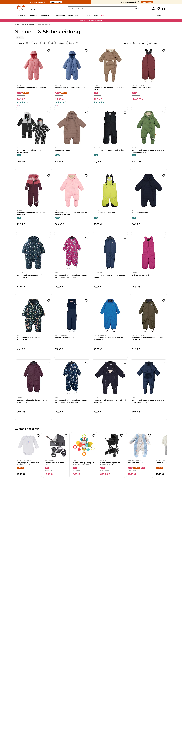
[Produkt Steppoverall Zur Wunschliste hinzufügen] (86, 112)
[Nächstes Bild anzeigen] (49, 65)
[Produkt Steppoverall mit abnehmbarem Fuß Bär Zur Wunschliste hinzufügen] (125, 50)
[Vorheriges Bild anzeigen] (17, 65)
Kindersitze (33, 15)
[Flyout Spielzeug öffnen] (91, 16)
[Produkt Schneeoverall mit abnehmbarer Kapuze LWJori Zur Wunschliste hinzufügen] (125, 237)
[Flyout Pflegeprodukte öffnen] (54, 16)
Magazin (160, 15)
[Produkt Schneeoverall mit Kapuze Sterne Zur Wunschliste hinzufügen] (48, 50)
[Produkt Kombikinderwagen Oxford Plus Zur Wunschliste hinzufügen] (121, 435)
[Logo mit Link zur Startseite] (27, 8)
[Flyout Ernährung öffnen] (65, 16)
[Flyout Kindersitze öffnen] (38, 16)
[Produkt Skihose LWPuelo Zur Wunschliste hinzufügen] (163, 50)
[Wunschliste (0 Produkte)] (158, 8)
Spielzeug (86, 15)
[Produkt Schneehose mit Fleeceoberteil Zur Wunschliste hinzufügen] (125, 112)
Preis (44, 43)
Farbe (52, 43)
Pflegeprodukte (47, 15)
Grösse (61, 43)
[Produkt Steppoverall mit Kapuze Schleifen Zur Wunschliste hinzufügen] (48, 237)
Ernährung (60, 15)
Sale (102, 15)
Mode (96, 15)
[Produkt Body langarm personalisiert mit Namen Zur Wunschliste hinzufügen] (38, 435)
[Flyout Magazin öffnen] (164, 16)
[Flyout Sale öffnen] (105, 16)
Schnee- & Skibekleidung (44, 24)
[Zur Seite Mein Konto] (153, 8)
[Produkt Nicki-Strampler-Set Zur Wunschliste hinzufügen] (149, 435)
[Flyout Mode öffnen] (99, 16)
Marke (35, 43)
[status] (100, 8)
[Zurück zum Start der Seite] (175, 733)
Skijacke (19, 37)
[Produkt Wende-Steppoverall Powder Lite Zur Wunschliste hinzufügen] (48, 112)
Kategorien (20, 43)
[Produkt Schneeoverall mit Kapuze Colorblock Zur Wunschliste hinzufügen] (48, 175)
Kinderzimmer (73, 15)
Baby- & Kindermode (27, 24)
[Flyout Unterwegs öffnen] (26, 16)
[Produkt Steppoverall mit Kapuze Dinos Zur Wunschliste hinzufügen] (48, 300)
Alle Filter (71, 43)
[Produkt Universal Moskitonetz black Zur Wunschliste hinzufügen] (66, 435)
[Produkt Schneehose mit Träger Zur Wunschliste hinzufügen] (125, 175)
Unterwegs (21, 15)
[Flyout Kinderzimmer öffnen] (80, 16)
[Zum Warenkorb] (163, 8)
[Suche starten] (136, 8)
